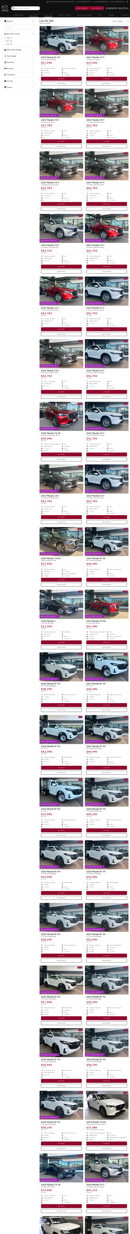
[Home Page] (4, 8)
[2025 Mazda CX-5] (107, 40)
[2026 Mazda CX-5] (61, 228)
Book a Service (82, 8)
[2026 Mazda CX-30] (61, 1167)
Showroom (18, 15)
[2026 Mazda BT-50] (61, 666)
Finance (111, 15)
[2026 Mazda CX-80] (61, 541)
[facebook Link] (127, 2)
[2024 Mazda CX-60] (107, 1105)
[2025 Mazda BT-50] (61, 40)
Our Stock (33, 15)
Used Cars (48, 15)
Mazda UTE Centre (84, 15)
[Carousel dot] (64, 114)
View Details (61, 83)
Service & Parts (64, 15)
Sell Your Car (97, 8)
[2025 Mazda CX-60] (107, 604)
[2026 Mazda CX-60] (61, 416)
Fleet (100, 15)
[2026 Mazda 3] (61, 604)
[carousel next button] (81, 40)
